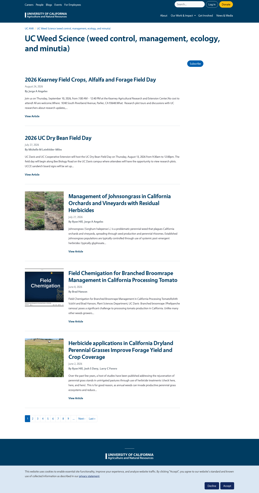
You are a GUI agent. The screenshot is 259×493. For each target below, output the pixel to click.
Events (58, 4)
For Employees (72, 4)
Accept (227, 486)
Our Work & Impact (182, 15)
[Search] (203, 4)
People (39, 4)
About (163, 15)
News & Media (224, 15)
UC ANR (29, 28)
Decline (212, 486)
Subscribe (195, 63)
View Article (32, 116)
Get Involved (205, 15)
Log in (212, 4)
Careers (29, 4)
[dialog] (129, 479)
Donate (226, 4)
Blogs (49, 4)
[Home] (46, 16)
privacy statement (89, 476)
